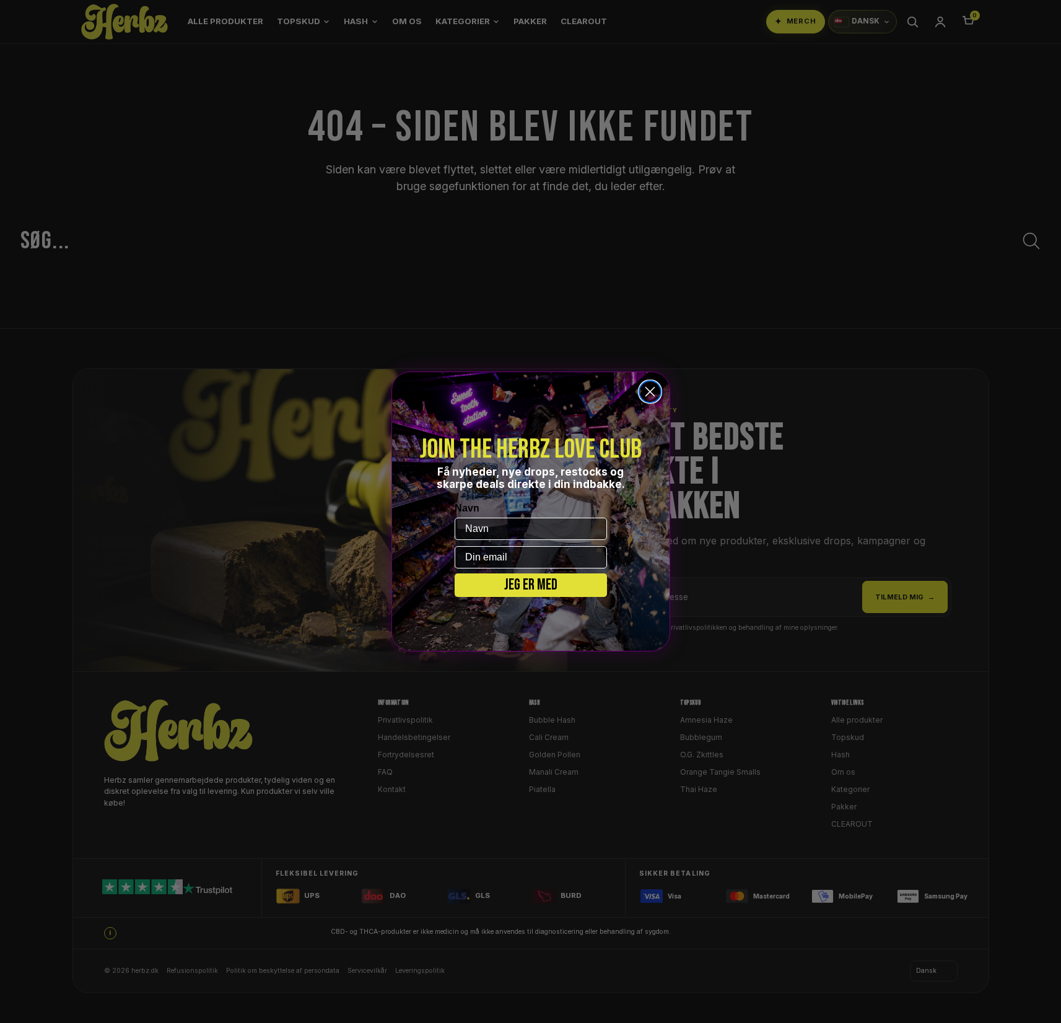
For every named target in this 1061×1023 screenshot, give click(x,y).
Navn (467, 508)
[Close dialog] (650, 392)
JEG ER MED (530, 584)
